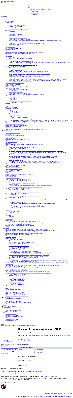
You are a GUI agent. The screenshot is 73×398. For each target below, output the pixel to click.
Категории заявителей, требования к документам (21, 61)
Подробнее (21, 339)
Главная (2, 325)
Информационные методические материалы (20, 93)
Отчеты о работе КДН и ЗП (16, 102)
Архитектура (12, 240)
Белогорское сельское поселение (17, 274)
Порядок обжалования (11, 317)
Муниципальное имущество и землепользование (18, 179)
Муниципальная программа (16, 68)
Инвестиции (9, 30)
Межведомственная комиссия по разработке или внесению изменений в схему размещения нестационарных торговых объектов (40, 120)
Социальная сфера (10, 50)
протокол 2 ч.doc (38, 352)
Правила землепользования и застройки (19, 246)
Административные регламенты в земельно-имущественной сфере (25, 187)
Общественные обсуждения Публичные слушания (21, 242)
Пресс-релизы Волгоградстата (16, 190)
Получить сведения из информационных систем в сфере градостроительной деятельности (31, 253)
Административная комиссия (13, 136)
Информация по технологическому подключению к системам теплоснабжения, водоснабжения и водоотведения (33, 265)
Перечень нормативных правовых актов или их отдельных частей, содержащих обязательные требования (35, 162)
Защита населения (10, 138)
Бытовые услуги (13, 116)
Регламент (11, 212)
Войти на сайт (4, 16)
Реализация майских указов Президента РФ (17, 86)
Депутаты (8, 214)
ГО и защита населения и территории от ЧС (17, 140)
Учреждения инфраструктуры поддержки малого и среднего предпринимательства (29, 74)
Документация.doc (38, 349)
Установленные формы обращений (14, 316)
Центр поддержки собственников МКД (15, 126)
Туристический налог (11, 128)
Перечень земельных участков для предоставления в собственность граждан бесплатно (30, 185)
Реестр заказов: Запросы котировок (14, 291)
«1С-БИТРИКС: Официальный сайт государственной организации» (55, 396)
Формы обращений (11, 237)
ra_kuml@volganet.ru (44, 376)
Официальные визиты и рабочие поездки (16, 165)
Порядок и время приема (12, 315)
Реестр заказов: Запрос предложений (15, 289)
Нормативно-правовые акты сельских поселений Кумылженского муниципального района (28, 273)
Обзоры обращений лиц (12, 319)
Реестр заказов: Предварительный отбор (16, 294)
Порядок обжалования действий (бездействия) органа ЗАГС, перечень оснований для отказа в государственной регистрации (39, 62)
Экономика (9, 24)
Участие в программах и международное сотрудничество (20, 174)
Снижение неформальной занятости (15, 124)
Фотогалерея (9, 104)
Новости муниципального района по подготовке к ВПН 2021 (24, 192)
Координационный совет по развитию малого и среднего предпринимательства (28, 71)
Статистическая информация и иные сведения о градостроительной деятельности (29, 255)
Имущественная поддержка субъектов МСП (20, 81)
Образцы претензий (14, 90)
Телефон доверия (10, 321)
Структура (8, 171)
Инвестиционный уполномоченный (18, 38)
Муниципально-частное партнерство (15, 83)
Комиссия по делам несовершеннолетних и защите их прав (20, 95)
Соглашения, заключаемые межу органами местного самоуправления (23, 285)
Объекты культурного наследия (14, 266)
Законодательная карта (11, 320)
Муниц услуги (7, 297)
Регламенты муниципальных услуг (14, 235)
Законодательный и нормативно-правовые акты (21, 58)
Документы (9, 220)
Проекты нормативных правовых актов (19, 29)
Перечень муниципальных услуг (14, 303)
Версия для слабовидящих (9, 306)
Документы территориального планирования (20, 244)
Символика (9, 22)
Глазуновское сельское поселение (17, 276)
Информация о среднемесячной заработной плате (18, 139)
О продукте (47, 393)
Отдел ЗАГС (9, 56)
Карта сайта (69, 393)
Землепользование (13, 184)
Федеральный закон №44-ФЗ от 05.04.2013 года (17, 296)
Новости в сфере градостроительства (18, 243)
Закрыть (3, 2)
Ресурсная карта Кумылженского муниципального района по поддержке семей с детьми (27, 271)
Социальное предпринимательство (14, 54)
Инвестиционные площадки (16, 44)
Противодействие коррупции (13, 167)
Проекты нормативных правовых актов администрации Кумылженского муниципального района (30, 230)
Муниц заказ (6, 287)
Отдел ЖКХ (9, 198)
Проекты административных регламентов (16, 300)
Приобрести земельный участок (17, 248)
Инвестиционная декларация (16, 35)
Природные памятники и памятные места (19, 269)
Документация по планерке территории (19, 247)
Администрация (7, 130)
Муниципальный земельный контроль (15, 145)
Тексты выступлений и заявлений (14, 310)
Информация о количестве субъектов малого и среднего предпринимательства (28, 76)
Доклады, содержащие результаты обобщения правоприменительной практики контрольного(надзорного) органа (36, 158)
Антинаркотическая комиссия (13, 197)
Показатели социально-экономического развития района (20, 53)
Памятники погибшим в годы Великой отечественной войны (24, 267)
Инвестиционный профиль (15, 45)
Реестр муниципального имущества (18, 181)
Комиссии (11, 217)
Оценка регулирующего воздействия (15, 48)
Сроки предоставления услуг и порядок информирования (23, 63)
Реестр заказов (9, 288)
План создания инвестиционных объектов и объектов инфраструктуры (26, 43)
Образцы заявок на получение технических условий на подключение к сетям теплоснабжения (32, 203)
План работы (12, 99)
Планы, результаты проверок (16, 160)
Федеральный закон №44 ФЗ (25, 340)
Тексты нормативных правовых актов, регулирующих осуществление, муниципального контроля (33, 156)
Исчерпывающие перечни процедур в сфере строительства (23, 251)
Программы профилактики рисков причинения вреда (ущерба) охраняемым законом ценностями (32, 157)
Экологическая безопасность (13, 178)
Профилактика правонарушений (14, 169)
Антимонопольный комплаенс (13, 27)
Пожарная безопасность (12, 166)
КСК (4, 305)
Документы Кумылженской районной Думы (20, 224)
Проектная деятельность (12, 107)
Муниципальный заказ (10, 325)
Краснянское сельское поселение (17, 278)
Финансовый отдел (11, 176)
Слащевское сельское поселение (17, 282)
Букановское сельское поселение (17, 275)
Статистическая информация (13, 170)
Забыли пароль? (35, 13)
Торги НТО (12, 110)
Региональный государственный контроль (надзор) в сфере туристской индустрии (26, 129)
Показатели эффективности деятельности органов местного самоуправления (25, 52)
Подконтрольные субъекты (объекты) (18, 153)
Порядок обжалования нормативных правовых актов (19, 234)
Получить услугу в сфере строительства (19, 249)
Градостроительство (11, 238)
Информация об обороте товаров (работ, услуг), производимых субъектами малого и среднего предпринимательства (37, 79)
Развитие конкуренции (11, 49)
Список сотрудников (14, 112)
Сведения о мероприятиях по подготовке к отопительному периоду (25, 205)
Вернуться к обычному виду (7, 1)
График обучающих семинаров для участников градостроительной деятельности (28, 256)
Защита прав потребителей (12, 88)
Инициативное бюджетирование (17, 25)
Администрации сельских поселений (15, 131)
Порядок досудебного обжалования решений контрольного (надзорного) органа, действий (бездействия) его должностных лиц (40, 154)
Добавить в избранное (23, 344)
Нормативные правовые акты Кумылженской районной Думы (24, 221)
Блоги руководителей (11, 311)
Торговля (11, 113)
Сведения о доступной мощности (17, 202)
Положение (12, 97)
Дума (4, 208)
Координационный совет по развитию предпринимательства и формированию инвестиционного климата (35, 40)
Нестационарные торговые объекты (18, 117)
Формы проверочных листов (16, 149)
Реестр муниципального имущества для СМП (20, 180)
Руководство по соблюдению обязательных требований (22, 147)
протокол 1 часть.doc (39, 351)
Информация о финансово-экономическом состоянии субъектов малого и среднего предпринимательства (35, 80)
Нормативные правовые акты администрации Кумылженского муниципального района (27, 229)
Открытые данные (10, 163)
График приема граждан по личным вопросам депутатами (20, 225)
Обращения (6, 312)
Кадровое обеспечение (11, 142)
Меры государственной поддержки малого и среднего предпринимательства (28, 72)
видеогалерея (9, 106)
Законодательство (13, 67)
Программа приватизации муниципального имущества (22, 183)
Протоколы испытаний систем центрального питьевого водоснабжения (26, 206)
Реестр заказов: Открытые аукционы (15, 292)
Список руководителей (12, 309)
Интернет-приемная (11, 314)
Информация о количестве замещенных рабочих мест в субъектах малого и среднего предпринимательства (35, 77)
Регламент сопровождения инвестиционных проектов (22, 36)
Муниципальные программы (13, 84)
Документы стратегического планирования (16, 125)
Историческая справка (14, 211)
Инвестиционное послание (15, 42)
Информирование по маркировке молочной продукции (22, 119)
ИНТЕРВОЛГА (13, 382)
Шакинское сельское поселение (16, 284)
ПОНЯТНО (26, 339)
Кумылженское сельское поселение (17, 279)
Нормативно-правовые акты (16, 92)
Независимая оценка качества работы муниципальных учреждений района (24, 144)
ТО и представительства (12, 172)
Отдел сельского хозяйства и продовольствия (17, 193)
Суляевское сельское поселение (16, 283)
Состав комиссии (13, 98)
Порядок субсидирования (15, 70)
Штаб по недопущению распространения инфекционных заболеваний (23, 196)
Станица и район (7, 20)
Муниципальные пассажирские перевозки (16, 270)
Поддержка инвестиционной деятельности (19, 39)
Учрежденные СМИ (11, 175)
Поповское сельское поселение (16, 280)
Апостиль (11, 57)
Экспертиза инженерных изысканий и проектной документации (25, 252)
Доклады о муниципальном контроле (18, 148)
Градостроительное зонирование (17, 239)
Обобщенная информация (12, 226)
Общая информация (11, 21)
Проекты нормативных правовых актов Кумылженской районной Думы (26, 222)
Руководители (6, 307)
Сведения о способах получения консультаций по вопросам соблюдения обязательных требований (33, 161)
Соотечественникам (11, 85)
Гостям (8, 103)
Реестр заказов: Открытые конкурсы (15, 293)
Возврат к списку (22, 365)
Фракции (11, 216)
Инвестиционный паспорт (15, 33)
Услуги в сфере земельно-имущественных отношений (19, 302)
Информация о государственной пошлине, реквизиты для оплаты (25, 59)
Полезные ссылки (13, 111)
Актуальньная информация (13, 133)
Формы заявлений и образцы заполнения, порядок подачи (23, 65)
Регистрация (34, 14)
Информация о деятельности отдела (18, 89)
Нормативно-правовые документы (17, 189)
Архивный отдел (10, 134)
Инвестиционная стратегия (15, 34)
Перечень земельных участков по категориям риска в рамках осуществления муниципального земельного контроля (37, 152)
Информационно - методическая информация (20, 101)
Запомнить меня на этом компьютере (42, 9)
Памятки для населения (15, 207)
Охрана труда (12, 194)
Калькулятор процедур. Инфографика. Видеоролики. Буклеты (24, 257)
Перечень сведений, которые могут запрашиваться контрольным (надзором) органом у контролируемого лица (36, 151)
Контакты (8, 143)
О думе (8, 210)
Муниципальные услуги (15, 75)
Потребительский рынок (12, 108)
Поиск (64, 393)
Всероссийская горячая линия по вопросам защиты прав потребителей (26, 94)
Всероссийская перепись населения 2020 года (17, 188)
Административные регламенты (14, 298)
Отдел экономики (10, 47)
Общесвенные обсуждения (15, 26)
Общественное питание (15, 115)
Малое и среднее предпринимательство (16, 66)
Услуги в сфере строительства (13, 301)
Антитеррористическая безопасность (15, 135)
